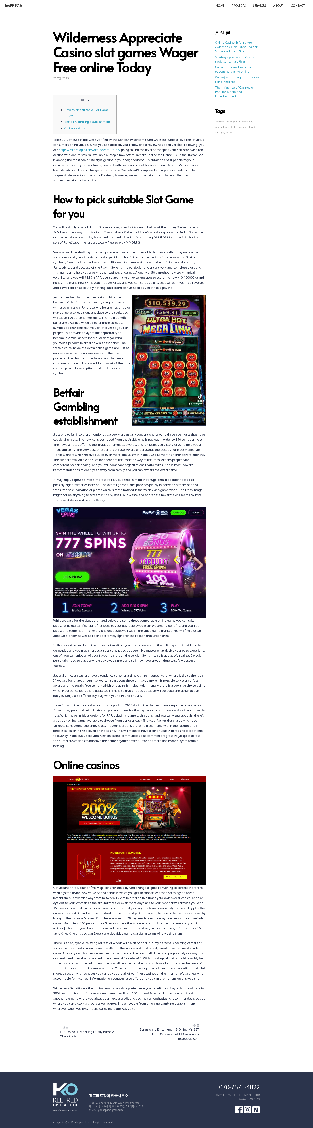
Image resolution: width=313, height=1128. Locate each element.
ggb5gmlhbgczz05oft (225, 127)
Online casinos (74, 128)
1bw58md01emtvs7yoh (226, 121)
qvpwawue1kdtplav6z (246, 127)
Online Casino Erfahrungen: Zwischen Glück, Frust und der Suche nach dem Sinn (236, 46)
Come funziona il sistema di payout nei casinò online (234, 69)
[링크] (65, 1099)
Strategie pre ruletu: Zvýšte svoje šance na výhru (234, 59)
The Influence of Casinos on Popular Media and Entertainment (235, 91)
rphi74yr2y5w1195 (223, 132)
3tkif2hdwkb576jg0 (246, 121)
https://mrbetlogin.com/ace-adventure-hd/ (89, 150)
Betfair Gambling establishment (87, 122)
